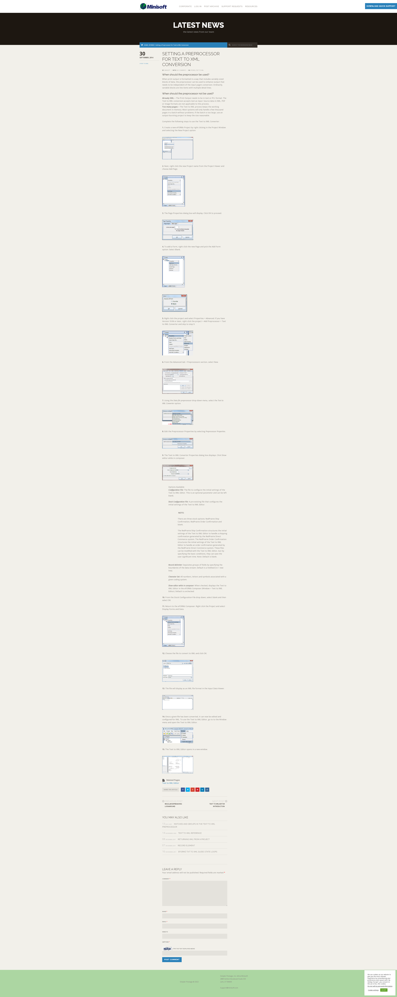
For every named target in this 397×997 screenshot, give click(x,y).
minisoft (167, 70)
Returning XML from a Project (194, 839)
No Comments (181, 70)
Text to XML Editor (170, 783)
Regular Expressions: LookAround (173, 805)
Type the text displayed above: (184, 949)
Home (146, 45)
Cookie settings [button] (373, 990)
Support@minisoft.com (229, 988)
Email (164, 922)
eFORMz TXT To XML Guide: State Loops (197, 852)
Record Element (186, 845)
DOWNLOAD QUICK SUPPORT (381, 6)
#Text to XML (144, 63)
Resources (251, 6)
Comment (166, 879)
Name (164, 911)
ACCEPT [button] (383, 990)
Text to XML (200, 70)
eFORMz (151, 45)
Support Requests (232, 6)
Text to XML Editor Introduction (217, 805)
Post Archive (211, 6)
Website (165, 932)
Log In (197, 6)
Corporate (185, 6)
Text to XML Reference (190, 833)
